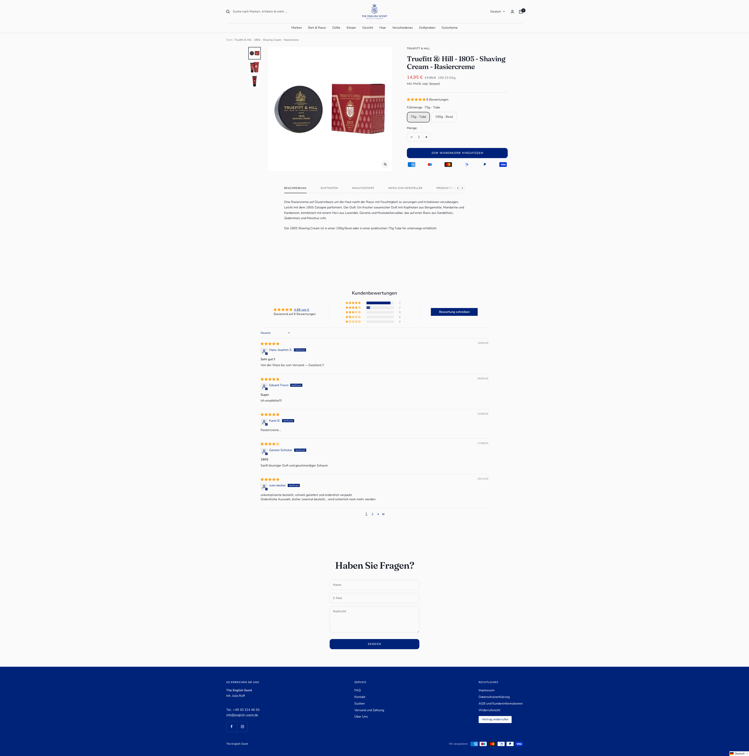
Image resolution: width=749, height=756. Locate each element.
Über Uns (361, 716)
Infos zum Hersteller (405, 188)
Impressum (486, 690)
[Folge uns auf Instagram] (242, 726)
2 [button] (373, 514)
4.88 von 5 (301, 310)
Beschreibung (295, 188)
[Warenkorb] (521, 11)
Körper (351, 28)
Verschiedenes (402, 28)
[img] (270, 344)
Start (229, 40)
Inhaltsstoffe (363, 188)
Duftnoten (329, 188)
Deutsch (495, 11)
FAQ (357, 690)
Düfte (336, 28)
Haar (382, 28)
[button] (416, 99)
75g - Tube (418, 117)
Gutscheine (450, 28)
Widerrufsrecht (489, 710)
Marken (296, 28)
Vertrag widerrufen (495, 719)
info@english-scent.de (242, 715)
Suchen (359, 703)
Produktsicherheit (452, 188)
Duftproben (427, 28)
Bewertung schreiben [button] (454, 312)
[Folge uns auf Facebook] (231, 726)
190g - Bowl (444, 117)
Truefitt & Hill (418, 48)
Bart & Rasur (317, 28)
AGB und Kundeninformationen (501, 703)
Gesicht (367, 28)
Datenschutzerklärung (494, 697)
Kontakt (359, 697)
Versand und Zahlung (369, 710)
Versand (434, 84)
